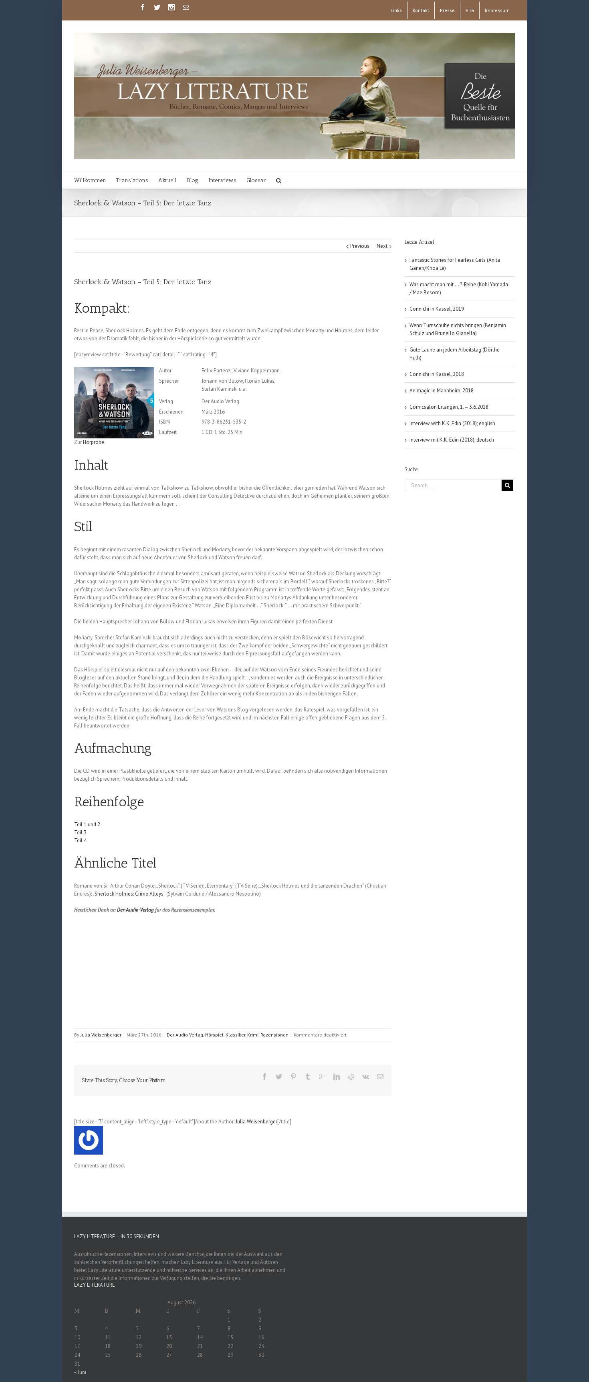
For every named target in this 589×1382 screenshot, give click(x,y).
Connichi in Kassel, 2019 (436, 308)
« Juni (80, 1372)
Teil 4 (80, 840)
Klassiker (235, 1035)
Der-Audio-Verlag (135, 909)
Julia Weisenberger (101, 1035)
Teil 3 (80, 832)
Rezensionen (274, 1035)
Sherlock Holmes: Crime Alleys (129, 893)
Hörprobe (93, 442)
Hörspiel (214, 1035)
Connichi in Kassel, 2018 (436, 374)
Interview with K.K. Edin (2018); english (452, 423)
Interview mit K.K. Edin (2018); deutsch (451, 439)
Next (382, 246)
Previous (359, 246)
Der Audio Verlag (185, 1035)
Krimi (252, 1035)
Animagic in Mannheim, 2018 (441, 390)
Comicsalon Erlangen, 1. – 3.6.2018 (448, 407)
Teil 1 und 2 (87, 824)
